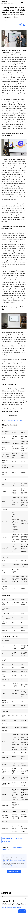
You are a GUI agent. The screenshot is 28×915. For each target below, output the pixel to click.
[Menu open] (25, 2)
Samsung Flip (6, 841)
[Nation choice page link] (22, 2)
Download (20, 24)
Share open (24, 24)
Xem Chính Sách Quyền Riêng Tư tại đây (11, 907)
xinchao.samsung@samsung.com (11, 866)
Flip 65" (20, 838)
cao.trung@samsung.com (14, 420)
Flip (16, 838)
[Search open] (18, 2)
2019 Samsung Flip (7, 838)
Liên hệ (3, 897)
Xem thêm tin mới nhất (13, 871)
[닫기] (25, 898)
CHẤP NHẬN (22, 911)
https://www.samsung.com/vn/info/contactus (14, 860)
